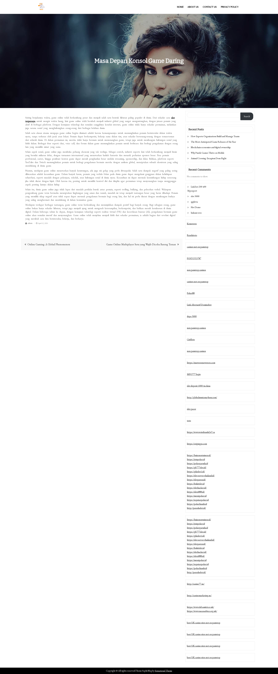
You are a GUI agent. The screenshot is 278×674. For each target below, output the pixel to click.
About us (193, 7)
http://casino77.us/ (195, 583)
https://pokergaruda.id (197, 463)
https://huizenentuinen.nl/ (199, 455)
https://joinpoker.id (196, 459)
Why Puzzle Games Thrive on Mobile (207, 152)
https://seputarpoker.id (198, 499)
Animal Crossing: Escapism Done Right (208, 158)
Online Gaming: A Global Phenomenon (49, 244)
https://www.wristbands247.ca (201, 432)
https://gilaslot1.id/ (196, 471)
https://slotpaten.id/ (196, 479)
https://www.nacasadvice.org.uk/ (202, 611)
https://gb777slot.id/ (196, 467)
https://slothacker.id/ (197, 487)
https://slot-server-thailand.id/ (201, 475)
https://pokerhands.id (197, 503)
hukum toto (196, 212)
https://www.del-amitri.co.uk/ (200, 607)
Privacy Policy (229, 7)
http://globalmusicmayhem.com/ (202, 397)
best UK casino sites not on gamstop (203, 622)
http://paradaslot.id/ (196, 508)
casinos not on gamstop (197, 246)
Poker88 (191, 293)
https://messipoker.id (196, 495)
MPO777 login (194, 374)
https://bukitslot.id (195, 483)
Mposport (192, 190)
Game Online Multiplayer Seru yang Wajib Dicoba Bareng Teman (141, 244)
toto (189, 420)
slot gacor (191, 408)
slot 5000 (195, 196)
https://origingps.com (197, 443)
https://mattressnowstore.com (201, 362)
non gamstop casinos (196, 269)
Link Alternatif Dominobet (199, 304)
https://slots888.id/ (196, 491)
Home (180, 7)
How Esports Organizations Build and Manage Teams (215, 136)
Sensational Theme (163, 670)
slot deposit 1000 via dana (198, 385)
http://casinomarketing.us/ (199, 595)
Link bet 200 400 (198, 186)
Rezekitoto (192, 235)
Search (247, 116)
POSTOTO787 (194, 258)
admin (30, 223)
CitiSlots (191, 339)
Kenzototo (192, 223)
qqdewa (194, 201)
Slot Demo (196, 207)
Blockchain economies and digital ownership (211, 147)
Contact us (210, 7)
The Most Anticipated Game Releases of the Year (213, 141)
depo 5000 (192, 316)
